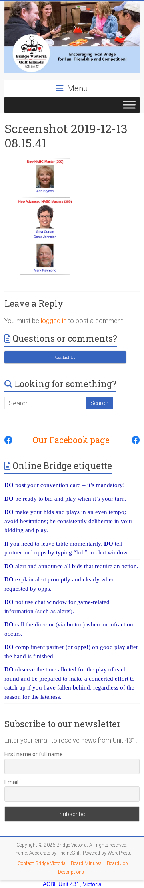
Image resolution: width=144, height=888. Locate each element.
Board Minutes (86, 863)
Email (11, 782)
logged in (53, 321)
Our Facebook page (67, 440)
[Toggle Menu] (129, 104)
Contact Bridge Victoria (42, 863)
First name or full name (33, 754)
